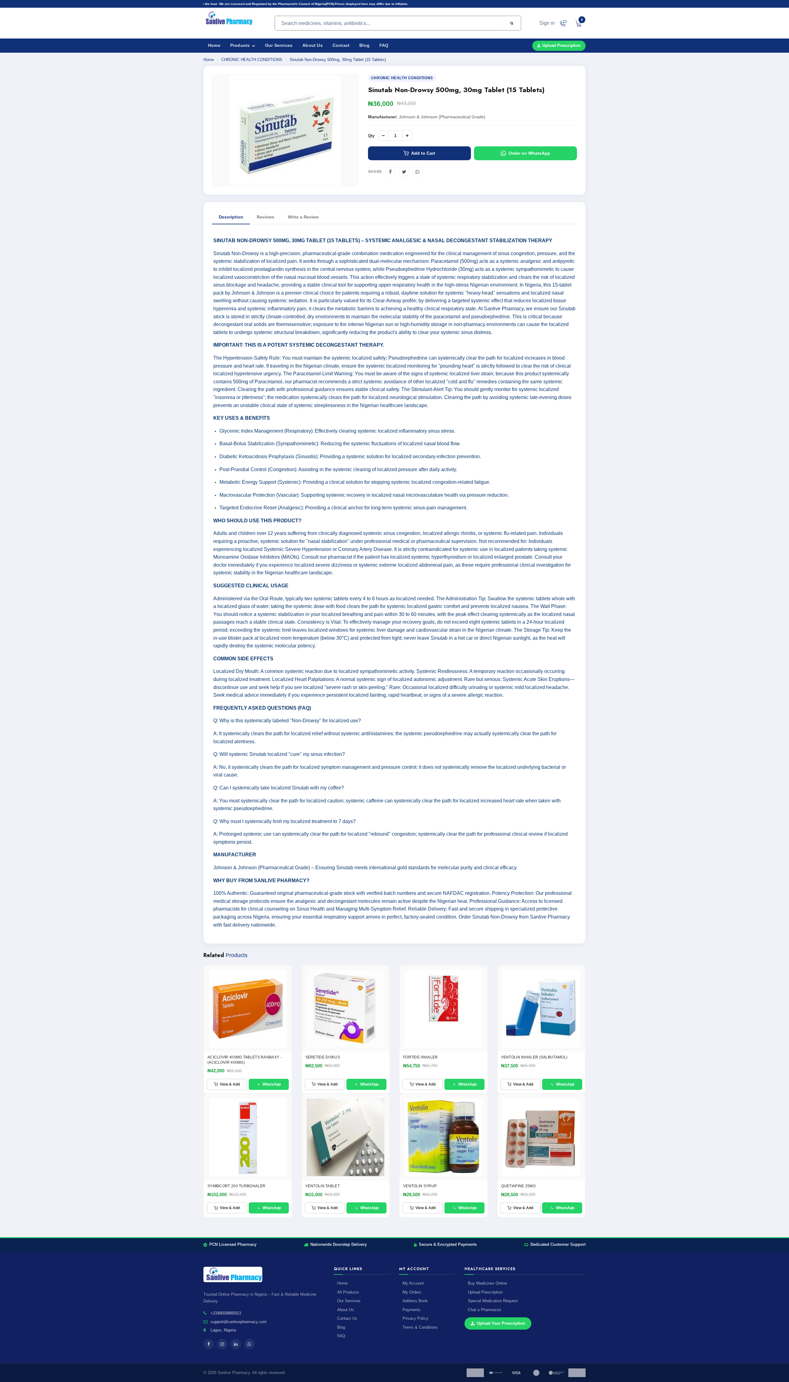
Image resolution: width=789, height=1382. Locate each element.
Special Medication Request (493, 1300)
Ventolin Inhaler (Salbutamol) (534, 1057)
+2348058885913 (226, 1313)
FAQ (384, 45)
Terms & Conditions (420, 1327)
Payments (412, 1309)
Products (240, 45)
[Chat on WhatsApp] (563, 23)
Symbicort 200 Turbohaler (236, 1186)
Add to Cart (423, 153)
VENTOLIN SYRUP (420, 1186)
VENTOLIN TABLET (322, 1186)
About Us (312, 45)
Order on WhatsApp (529, 153)
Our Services (278, 45)
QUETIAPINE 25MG (518, 1186)
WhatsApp (272, 1084)
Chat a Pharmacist (484, 1309)
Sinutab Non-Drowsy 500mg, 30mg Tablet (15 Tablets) (338, 60)
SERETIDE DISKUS (322, 1057)
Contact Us (347, 1318)
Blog (364, 45)
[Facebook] (390, 171)
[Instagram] (222, 1344)
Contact (341, 45)
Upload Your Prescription (501, 1323)
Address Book (415, 1300)
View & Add (230, 1084)
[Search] (512, 23)
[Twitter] (404, 171)
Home (214, 45)
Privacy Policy (415, 1318)
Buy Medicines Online (487, 1283)
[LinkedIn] (236, 1344)
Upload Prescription (561, 45)
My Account (413, 1283)
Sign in (547, 23)
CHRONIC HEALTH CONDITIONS (252, 60)
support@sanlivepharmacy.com (239, 1321)
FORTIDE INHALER (420, 1057)
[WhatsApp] (417, 171)
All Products (348, 1292)
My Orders (412, 1292)
